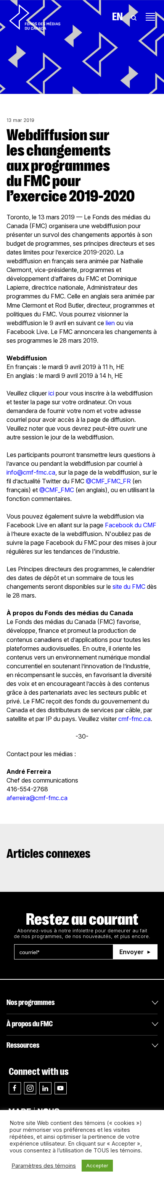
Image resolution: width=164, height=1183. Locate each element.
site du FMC (129, 586)
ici (51, 393)
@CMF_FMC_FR (108, 481)
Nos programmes (30, 1002)
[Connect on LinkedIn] (45, 1088)
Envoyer (131, 952)
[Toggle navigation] (150, 17)
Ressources (22, 1045)
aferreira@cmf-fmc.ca (37, 798)
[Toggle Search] (134, 17)
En (117, 17)
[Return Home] (34, 17)
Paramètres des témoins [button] (43, 1165)
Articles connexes (48, 853)
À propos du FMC (29, 1023)
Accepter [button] (97, 1165)
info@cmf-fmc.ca (30, 472)
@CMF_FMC (56, 490)
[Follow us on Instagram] (30, 1088)
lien (110, 323)
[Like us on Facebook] (15, 1088)
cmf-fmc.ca (134, 719)
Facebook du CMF (130, 525)
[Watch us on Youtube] (61, 1088)
